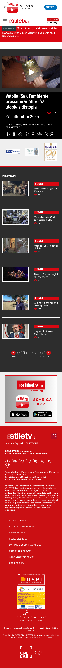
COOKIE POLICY (16, 563)
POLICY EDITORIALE (18, 521)
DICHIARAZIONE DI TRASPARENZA (25, 545)
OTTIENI (50, 7)
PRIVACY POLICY (17, 533)
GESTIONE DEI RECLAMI (20, 551)
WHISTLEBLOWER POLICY (21, 557)
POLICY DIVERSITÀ (18, 539)
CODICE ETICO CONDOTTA (21, 527)
